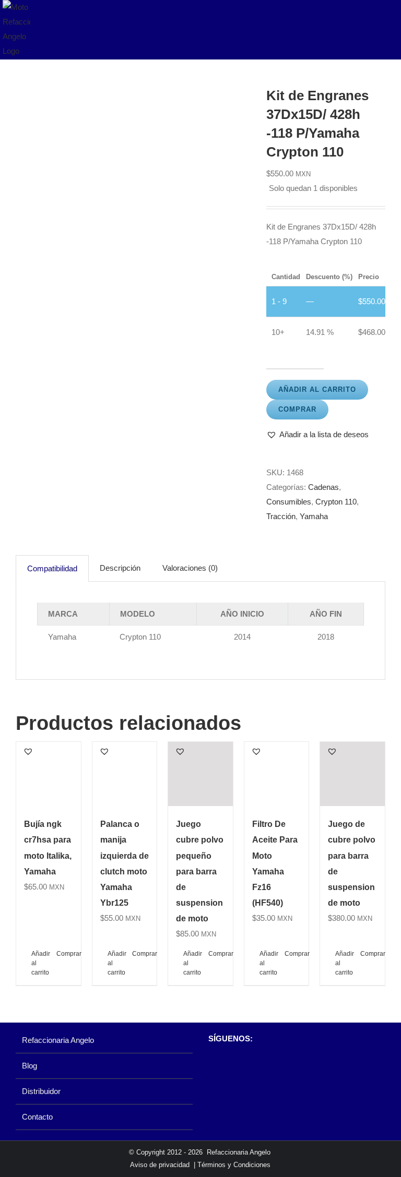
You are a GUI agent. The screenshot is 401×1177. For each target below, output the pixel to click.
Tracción (281, 516)
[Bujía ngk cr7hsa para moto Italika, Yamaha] (48, 774)
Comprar (297, 409)
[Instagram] (231, 1066)
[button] (317, 434)
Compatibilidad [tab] (52, 568)
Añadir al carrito (317, 389)
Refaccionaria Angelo (58, 1040)
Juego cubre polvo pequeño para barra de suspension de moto (199, 871)
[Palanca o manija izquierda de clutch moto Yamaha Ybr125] (124, 774)
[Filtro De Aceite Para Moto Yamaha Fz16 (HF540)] (276, 774)
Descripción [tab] (120, 567)
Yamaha (314, 516)
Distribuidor (41, 1091)
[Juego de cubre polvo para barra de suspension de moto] (352, 774)
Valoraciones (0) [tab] (190, 567)
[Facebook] (213, 1066)
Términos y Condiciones (233, 1165)
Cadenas (323, 487)
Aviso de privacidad (160, 1165)
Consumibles (288, 501)
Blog (29, 1065)
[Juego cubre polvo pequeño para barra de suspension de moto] (200, 774)
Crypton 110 (336, 501)
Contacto (37, 1116)
